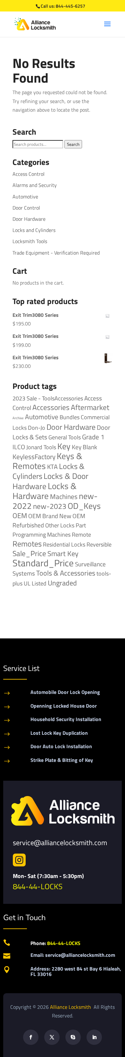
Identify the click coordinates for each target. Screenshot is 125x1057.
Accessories (51, 407)
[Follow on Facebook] (30, 1037)
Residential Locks (64, 544)
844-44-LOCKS (38, 886)
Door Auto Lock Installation (61, 746)
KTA (52, 467)
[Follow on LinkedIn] (94, 1037)
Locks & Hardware (45, 491)
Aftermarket (90, 407)
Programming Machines (42, 534)
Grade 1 (93, 437)
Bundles (69, 417)
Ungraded (62, 582)
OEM (20, 515)
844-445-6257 (70, 6)
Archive (18, 418)
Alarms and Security (35, 185)
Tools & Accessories (65, 573)
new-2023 (49, 506)
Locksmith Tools (30, 241)
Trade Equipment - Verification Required (56, 253)
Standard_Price (43, 563)
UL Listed (35, 583)
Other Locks (59, 525)
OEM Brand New (49, 516)
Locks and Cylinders (34, 230)
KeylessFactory (34, 456)
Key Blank (84, 447)
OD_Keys (84, 506)
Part (81, 525)
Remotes (27, 543)
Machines (64, 496)
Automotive (25, 196)
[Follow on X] (52, 1037)
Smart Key (63, 553)
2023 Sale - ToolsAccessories (48, 398)
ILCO (19, 447)
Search (73, 144)
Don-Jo (36, 427)
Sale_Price (29, 553)
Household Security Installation (65, 719)
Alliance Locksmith (71, 1007)
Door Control (26, 208)
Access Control (29, 174)
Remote (81, 534)
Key (64, 446)
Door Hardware (29, 219)
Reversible (99, 544)
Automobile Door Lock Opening (65, 692)
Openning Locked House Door (63, 706)
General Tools (64, 437)
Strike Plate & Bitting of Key (61, 760)
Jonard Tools (41, 447)
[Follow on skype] (73, 1037)
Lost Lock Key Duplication (59, 733)
